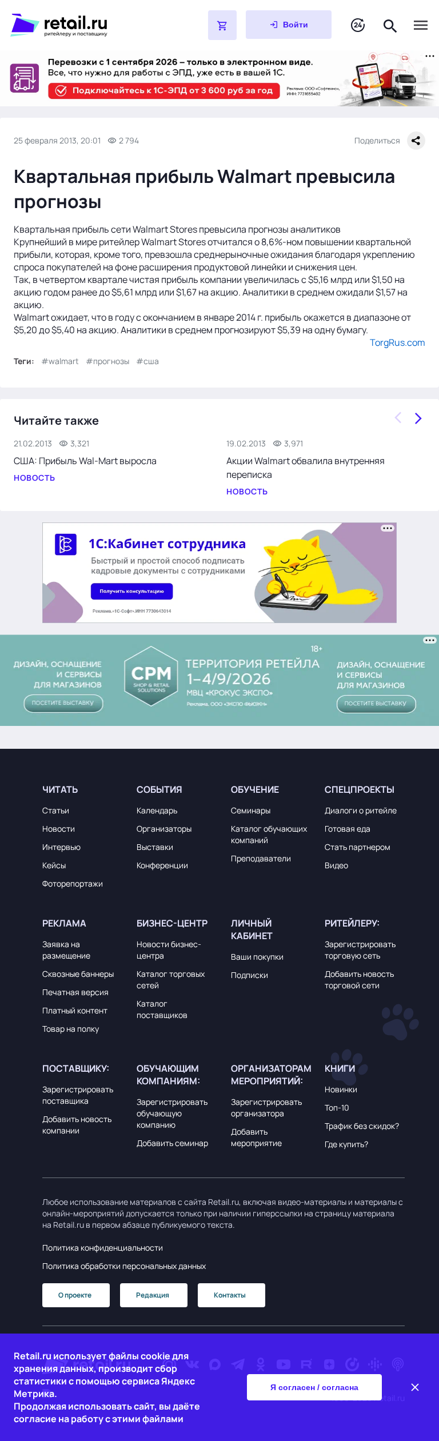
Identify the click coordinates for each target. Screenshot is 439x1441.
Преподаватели (261, 858)
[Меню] (420, 25)
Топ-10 (337, 1107)
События (159, 789)
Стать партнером (357, 846)
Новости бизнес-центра (169, 950)
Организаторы (164, 828)
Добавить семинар (172, 1142)
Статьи (55, 810)
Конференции (162, 865)
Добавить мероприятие (256, 1137)
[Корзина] (222, 25)
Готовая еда (347, 828)
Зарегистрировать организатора (266, 1107)
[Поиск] (390, 25)
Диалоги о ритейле (361, 810)
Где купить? (346, 1144)
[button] (82, 789)
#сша (147, 361)
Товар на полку (70, 1028)
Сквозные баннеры (78, 973)
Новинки (341, 1089)
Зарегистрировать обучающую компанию (172, 1113)
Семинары (250, 810)
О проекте (74, 1295)
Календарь (157, 810)
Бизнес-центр (172, 923)
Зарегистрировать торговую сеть (360, 950)
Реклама (64, 923)
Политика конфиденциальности (102, 1247)
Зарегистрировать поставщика (77, 1095)
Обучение (255, 789)
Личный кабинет (252, 929)
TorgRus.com (397, 342)
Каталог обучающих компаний (269, 834)
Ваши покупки (257, 956)
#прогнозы (107, 361)
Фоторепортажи (72, 883)
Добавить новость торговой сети (359, 979)
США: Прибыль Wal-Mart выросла (85, 460)
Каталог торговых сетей (171, 979)
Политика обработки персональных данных (124, 1265)
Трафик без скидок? (362, 1125)
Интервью (61, 846)
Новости (58, 828)
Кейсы (54, 865)
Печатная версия (75, 992)
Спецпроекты (359, 789)
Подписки (249, 974)
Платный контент (74, 1010)
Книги (340, 1068)
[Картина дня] (357, 25)
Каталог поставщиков (162, 1009)
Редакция (152, 1295)
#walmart (60, 361)
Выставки (155, 846)
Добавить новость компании (76, 1124)
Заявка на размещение (66, 950)
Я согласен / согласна (314, 1387)
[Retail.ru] (80, 25)
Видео (336, 865)
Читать (60, 789)
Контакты (230, 1295)
